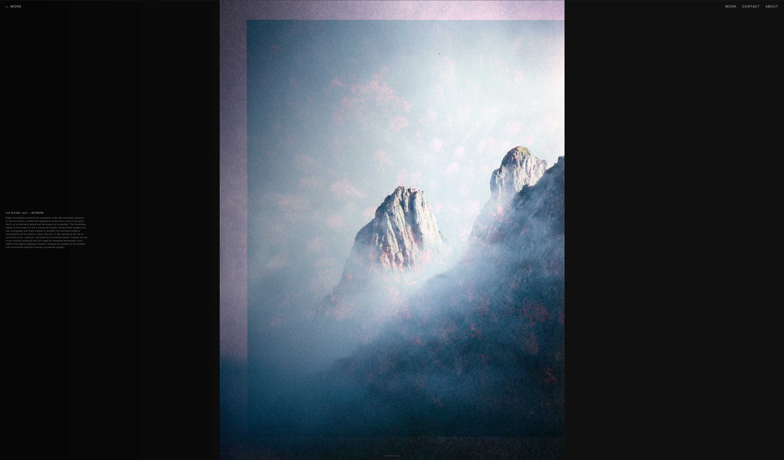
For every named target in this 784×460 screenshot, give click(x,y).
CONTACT (751, 6)
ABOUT (772, 6)
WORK (730, 6)
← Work (14, 6)
